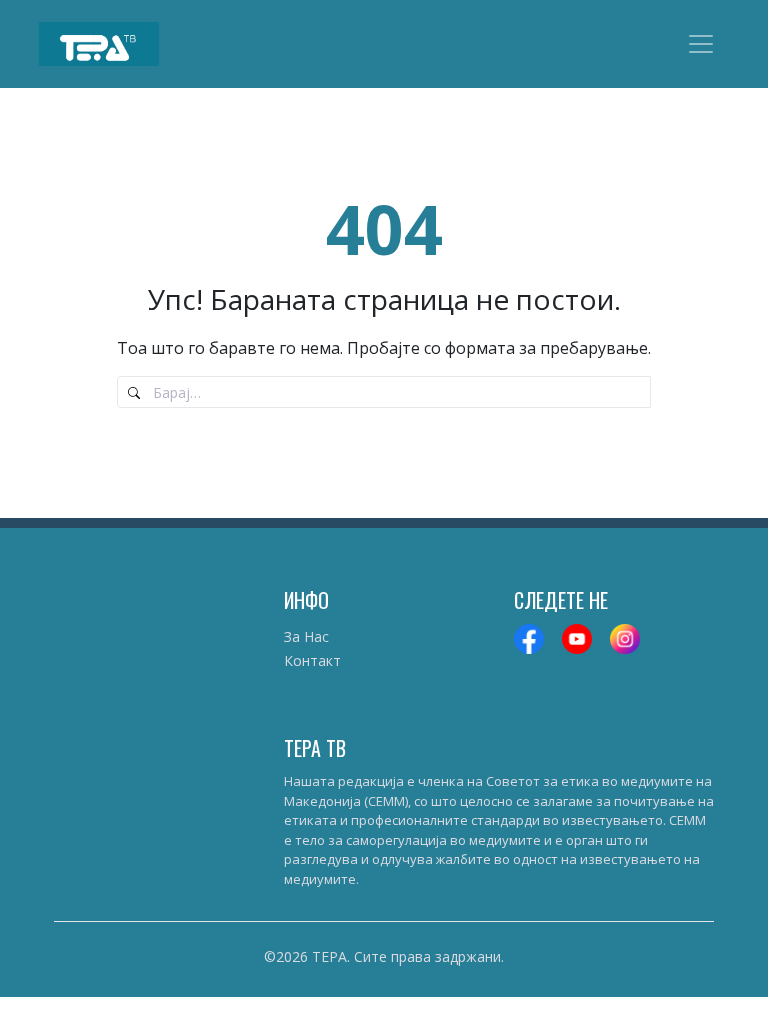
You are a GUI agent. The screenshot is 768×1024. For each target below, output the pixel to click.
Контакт (312, 660)
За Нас (306, 636)
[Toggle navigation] (701, 44)
